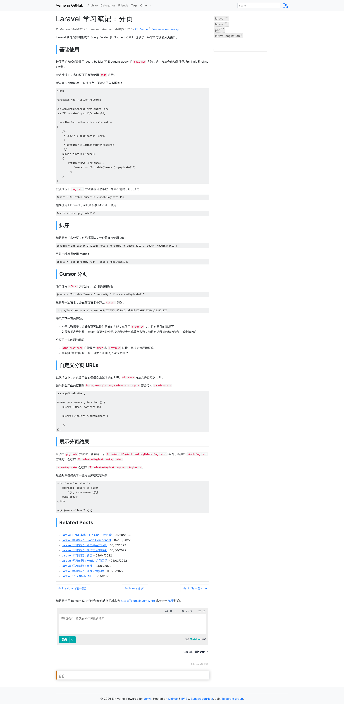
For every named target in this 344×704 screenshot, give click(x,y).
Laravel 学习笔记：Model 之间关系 (85, 560)
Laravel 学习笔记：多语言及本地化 (84, 550)
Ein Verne (141, 29)
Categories (108, 5)
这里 (171, 600)
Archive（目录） (135, 588)
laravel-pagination (228, 36)
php (219, 30)
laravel (221, 18)
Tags (134, 5)
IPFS (184, 698)
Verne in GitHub (69, 5)
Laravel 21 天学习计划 (76, 576)
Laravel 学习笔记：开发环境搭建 (83, 571)
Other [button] (144, 5)
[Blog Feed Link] (285, 5)
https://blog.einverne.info (138, 600)
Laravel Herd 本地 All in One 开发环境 (87, 535)
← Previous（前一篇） (73, 588)
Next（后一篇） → (195, 588)
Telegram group (232, 698)
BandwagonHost (202, 698)
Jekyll (147, 698)
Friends (123, 5)
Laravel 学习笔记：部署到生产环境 (84, 545)
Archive (92, 5)
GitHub (173, 698)
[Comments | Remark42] (132, 637)
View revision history (164, 29)
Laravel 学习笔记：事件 (77, 566)
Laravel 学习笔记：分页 (77, 555)
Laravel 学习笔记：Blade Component (86, 540)
